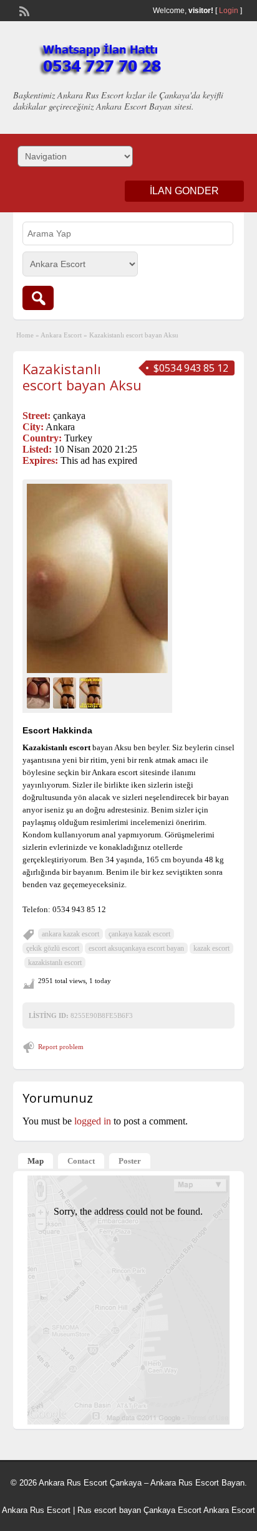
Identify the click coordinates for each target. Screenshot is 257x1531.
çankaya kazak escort (139, 934)
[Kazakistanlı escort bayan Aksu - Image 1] (40, 691)
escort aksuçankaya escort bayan (136, 948)
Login (228, 10)
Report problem (61, 1046)
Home (25, 335)
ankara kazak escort (70, 934)
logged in (92, 1121)
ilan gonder (184, 191)
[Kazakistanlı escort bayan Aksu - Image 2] (66, 691)
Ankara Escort (61, 335)
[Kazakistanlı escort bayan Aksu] (97, 578)
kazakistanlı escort (55, 962)
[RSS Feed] (23, 10)
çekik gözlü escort (52, 948)
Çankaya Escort (172, 1510)
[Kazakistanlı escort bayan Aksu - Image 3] (92, 691)
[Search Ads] (38, 298)
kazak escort (211, 948)
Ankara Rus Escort (36, 1510)
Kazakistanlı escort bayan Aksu (82, 376)
